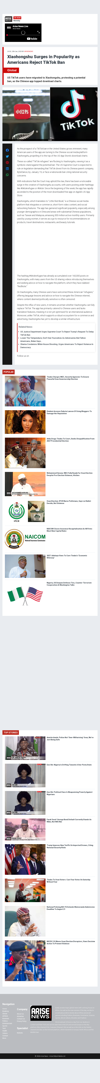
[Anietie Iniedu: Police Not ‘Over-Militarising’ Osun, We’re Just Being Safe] (25, 737)
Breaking (5, 1011)
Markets (20, 1033)
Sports (4, 1026)
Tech (4, 1028)
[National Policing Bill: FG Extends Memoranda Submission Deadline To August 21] (25, 906)
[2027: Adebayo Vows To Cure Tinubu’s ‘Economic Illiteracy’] (25, 555)
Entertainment (7, 1023)
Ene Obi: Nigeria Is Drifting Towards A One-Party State (69, 765)
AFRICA (5, 1016)
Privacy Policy (21, 1021)
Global (12, 70)
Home (4, 1009)
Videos (4, 1033)
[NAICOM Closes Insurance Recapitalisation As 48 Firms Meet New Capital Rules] (25, 528)
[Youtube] (22, 360)
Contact (5, 1036)
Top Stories (11, 732)
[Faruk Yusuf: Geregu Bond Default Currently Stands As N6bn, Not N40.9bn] (25, 819)
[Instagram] (19, 360)
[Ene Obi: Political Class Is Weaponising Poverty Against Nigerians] (25, 791)
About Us (20, 1014)
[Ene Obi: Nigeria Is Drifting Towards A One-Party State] (25, 764)
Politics (5, 1021)
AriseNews (28, 51)
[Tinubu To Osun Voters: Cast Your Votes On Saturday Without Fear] (25, 879)
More (4, 1038)
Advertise (20, 1016)
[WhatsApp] (20, 360)
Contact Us (21, 1019)
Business (5, 1018)
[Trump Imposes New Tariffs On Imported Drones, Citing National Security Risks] (25, 844)
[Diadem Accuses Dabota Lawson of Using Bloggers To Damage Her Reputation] (25, 410)
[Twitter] (18, 360)
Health (4, 1031)
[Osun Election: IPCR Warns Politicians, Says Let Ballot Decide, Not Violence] (25, 500)
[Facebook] (17, 360)
